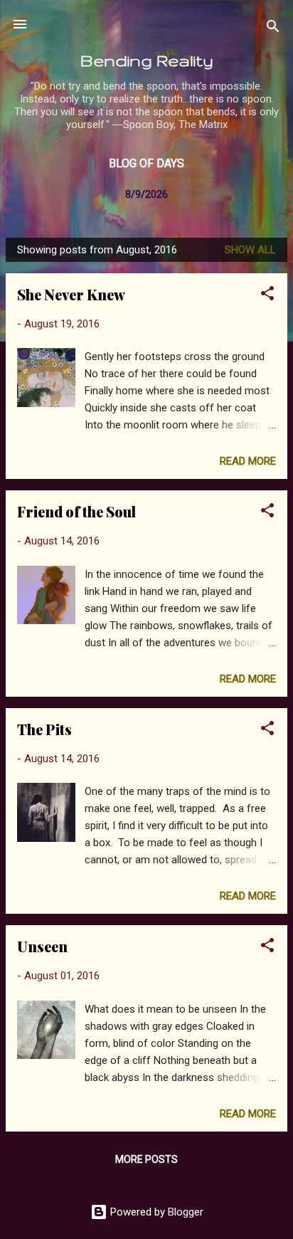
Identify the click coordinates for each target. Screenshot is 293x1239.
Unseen (42, 946)
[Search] (273, 29)
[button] (267, 296)
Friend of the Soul (76, 511)
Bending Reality (146, 60)
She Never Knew (71, 294)
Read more (248, 461)
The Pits (44, 729)
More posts (146, 1159)
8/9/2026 (146, 194)
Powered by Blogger (155, 1212)
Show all (250, 249)
